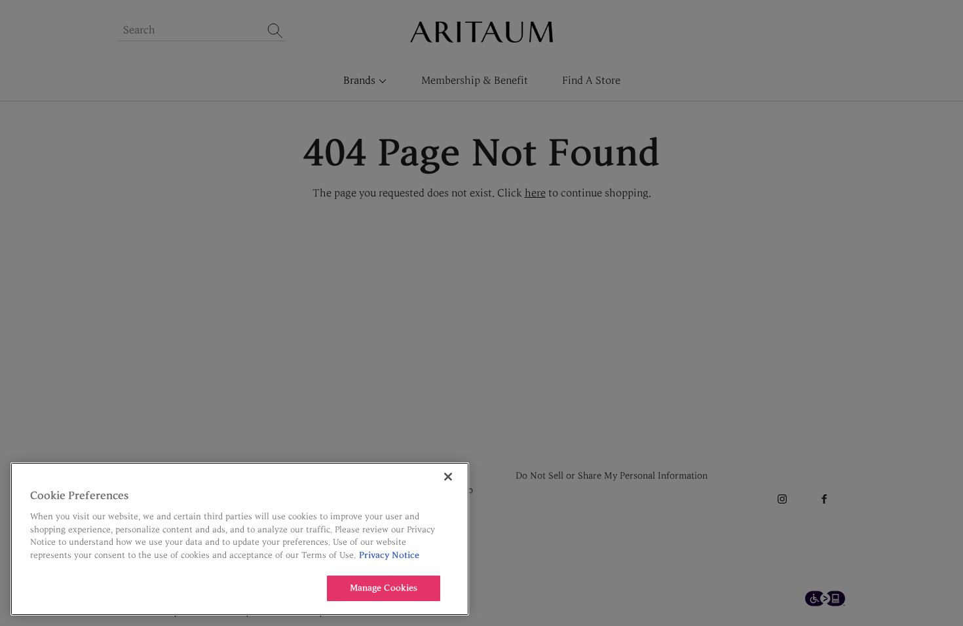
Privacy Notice (389, 555)
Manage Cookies (384, 588)
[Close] (448, 476)
